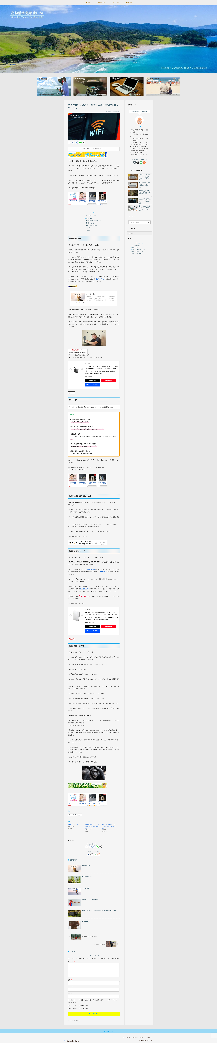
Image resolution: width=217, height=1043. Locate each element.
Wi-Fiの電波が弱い (91, 215)
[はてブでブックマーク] (76, 142)
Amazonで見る (92, 380)
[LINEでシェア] (80, 142)
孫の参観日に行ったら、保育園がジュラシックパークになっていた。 (92, 826)
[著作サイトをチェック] (88, 854)
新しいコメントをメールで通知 (78, 1005)
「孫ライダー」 (99, 279)
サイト (70, 993)
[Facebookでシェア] (72, 142)
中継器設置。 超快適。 (92, 225)
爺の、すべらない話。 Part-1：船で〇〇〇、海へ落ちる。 (109, 826)
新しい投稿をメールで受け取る (78, 1008)
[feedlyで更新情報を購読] (95, 854)
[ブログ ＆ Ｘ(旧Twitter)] (127, 86)
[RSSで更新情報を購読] (98, 854)
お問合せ (149, 1037)
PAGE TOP (109, 1031)
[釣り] (54, 86)
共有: (88, 228)
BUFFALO (90, 569)
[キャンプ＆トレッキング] (90, 86)
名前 (70, 980)
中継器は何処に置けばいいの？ (94, 220)
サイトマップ (126, 1037)
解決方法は (89, 218)
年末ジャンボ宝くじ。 (74, 824)
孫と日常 (72, 840)
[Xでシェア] (69, 142)
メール (70, 986)
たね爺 (139, 126)
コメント (71, 962)
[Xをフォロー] (91, 854)
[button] (83, 142)
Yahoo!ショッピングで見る (92, 384)
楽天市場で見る (108, 380)
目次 (91, 212)
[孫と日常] (163, 86)
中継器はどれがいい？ (92, 223)
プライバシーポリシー (138, 1037)
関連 (88, 230)
